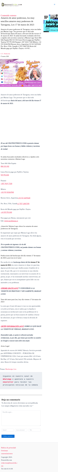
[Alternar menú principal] (55, 4)
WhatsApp (7, 379)
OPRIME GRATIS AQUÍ (9, 288)
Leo (15, 369)
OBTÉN (3, 326)
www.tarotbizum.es (11, 221)
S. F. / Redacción (5, 54)
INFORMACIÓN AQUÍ (15, 326)
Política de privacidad (8, 448)
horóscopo (9, 369)
